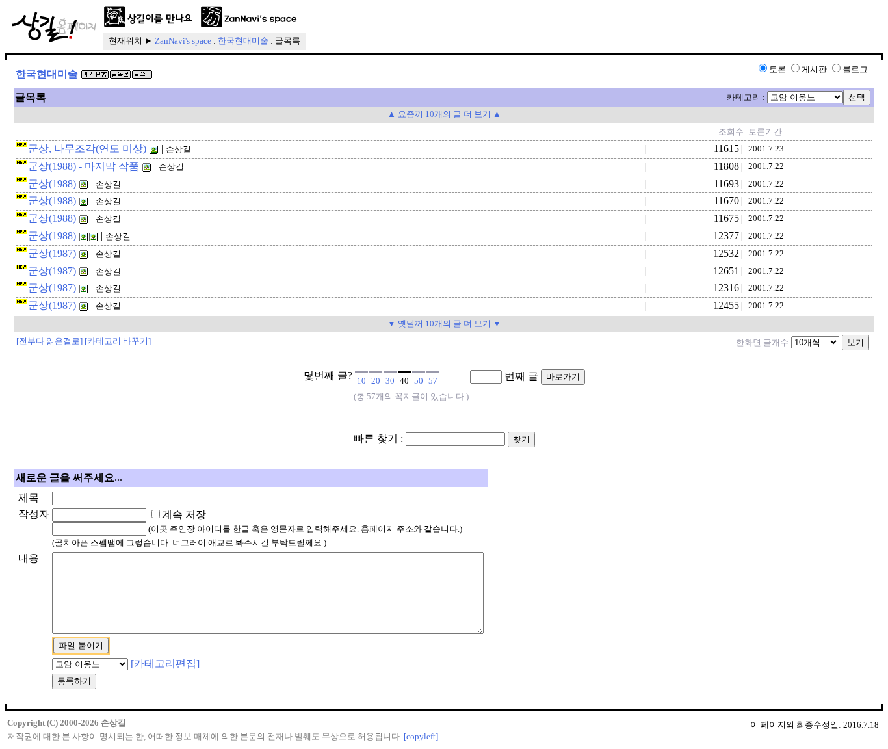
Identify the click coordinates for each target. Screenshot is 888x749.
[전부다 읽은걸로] (49, 341)
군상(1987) (52, 253)
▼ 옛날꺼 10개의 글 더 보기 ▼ (444, 323)
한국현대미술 (243, 41)
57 (432, 381)
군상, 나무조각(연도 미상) (87, 148)
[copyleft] (421, 736)
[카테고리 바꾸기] (118, 341)
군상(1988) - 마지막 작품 (83, 166)
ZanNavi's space (183, 41)
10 (361, 381)
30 (390, 381)
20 (375, 381)
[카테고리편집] (165, 663)
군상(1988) (52, 183)
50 (418, 381)
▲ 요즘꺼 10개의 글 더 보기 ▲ (444, 114)
